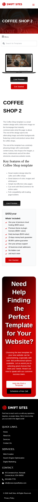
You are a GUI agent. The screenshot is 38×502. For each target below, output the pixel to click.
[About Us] (19, 435)
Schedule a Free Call (19, 391)
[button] (19, 37)
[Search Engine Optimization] (19, 458)
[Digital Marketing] (19, 461)
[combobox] (19, 43)
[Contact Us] (19, 443)
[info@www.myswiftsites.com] (19, 483)
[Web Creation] (19, 454)
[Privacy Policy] (9, 498)
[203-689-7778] (19, 479)
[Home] (19, 432)
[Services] (19, 439)
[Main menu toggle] (33, 4)
